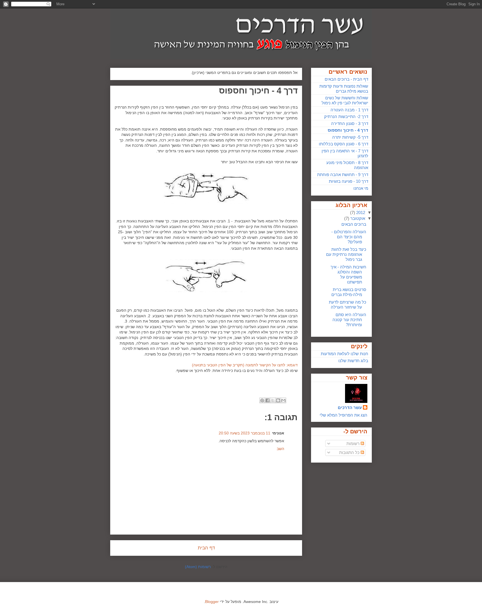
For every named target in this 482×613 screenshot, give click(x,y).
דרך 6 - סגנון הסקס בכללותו (343, 143)
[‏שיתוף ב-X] (273, 400)
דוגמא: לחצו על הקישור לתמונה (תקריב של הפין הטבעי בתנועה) (245, 365)
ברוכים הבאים (353, 224)
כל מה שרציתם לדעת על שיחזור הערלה (347, 304)
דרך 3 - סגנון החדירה (349, 123)
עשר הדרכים (350, 407)
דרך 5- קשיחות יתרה (350, 137)
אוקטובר (357, 218)
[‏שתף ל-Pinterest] (262, 400)
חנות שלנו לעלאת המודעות (344, 353)
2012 (360, 212)
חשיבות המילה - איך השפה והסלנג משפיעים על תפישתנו (348, 274)
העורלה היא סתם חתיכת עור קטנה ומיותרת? (349, 319)
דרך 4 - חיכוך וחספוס (348, 130)
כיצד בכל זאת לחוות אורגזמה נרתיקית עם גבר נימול (346, 254)
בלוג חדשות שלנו (353, 360)
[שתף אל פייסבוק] (267, 400)
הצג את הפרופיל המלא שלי (343, 415)
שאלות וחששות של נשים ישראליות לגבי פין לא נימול (345, 100)
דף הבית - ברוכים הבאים (346, 79)
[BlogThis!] (278, 400)
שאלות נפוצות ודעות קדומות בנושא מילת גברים (343, 88)
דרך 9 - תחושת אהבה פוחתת (342, 174)
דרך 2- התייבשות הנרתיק (346, 116)
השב (280, 448)
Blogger (212, 601)
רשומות (353, 443)
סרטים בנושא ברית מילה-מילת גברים (348, 292)
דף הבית (206, 548)
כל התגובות (350, 452)
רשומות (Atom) (198, 566)
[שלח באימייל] (283, 400)
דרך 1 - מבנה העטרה (349, 109)
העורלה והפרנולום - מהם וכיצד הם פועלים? (348, 236)
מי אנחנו (360, 188)
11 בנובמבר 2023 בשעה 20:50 (244, 433)
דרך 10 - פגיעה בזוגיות (348, 181)
